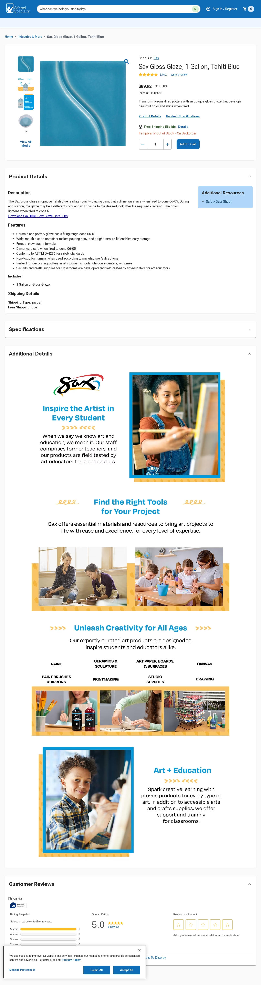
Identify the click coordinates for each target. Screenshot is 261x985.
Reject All (97, 970)
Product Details (150, 116)
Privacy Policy (71, 959)
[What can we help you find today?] (195, 9)
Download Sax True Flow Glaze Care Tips (38, 216)
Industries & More (30, 37)
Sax (156, 58)
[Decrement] (143, 144)
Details (183, 127)
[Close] (139, 950)
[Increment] (167, 144)
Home (9, 37)
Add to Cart (188, 144)
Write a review (179, 74)
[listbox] (25, 94)
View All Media (26, 144)
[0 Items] (245, 9)
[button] (221, 9)
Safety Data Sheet (218, 202)
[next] (26, 133)
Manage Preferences (22, 969)
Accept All (126, 970)
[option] (25, 65)
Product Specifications (183, 116)
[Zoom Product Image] (127, 62)
